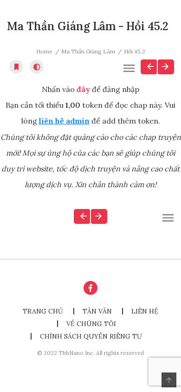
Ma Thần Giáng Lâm (88, 51)
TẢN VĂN (97, 311)
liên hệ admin (64, 120)
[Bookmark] (16, 67)
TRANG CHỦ (43, 311)
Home (44, 51)
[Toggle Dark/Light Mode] (37, 67)
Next (166, 66)
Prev (149, 66)
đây (83, 89)
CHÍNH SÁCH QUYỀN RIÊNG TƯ (91, 336)
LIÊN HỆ (144, 311)
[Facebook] (90, 288)
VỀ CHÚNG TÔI (91, 324)
